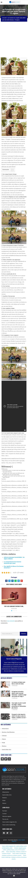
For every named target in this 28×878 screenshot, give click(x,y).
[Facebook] (2, 758)
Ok (14, 875)
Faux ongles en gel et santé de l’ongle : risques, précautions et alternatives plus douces (19, 705)
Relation (4, 746)
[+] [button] (11, 466)
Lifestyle (4, 735)
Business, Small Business (8, 732)
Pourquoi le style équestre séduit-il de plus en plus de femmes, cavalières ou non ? (19, 715)
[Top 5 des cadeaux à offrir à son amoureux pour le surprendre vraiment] (14, 596)
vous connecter (11, 621)
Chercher (23, 633)
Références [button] (6, 466)
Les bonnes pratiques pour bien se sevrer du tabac (18, 683)
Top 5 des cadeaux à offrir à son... (14, 606)
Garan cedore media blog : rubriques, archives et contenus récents (14, 857)
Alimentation (5, 728)
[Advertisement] (14, 40)
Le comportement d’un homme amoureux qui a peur (12, 562)
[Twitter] (5, 758)
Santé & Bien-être (6, 749)
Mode (3, 742)
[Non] (26, 872)
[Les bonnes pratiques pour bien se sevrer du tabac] (5, 684)
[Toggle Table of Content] (11, 170)
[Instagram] (9, 758)
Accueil (4, 17)
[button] (6, 581)
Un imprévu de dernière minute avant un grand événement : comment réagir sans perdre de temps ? (19, 694)
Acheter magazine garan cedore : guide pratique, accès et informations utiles (14, 849)
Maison (4, 739)
